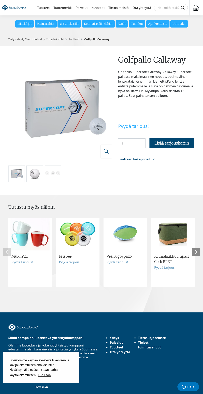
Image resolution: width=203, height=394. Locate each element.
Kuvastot (98, 8)
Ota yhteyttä (141, 8)
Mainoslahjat (46, 24)
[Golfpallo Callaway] (61, 109)
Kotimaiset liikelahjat (98, 24)
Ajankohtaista (157, 24)
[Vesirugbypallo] (125, 252)
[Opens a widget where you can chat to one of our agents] (188, 387)
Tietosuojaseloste (152, 338)
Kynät (122, 24)
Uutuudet (179, 24)
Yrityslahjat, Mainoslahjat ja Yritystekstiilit (36, 39)
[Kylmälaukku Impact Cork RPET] (173, 252)
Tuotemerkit (63, 8)
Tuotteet (43, 8)
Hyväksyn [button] (41, 386)
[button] (156, 159)
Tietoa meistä (118, 8)
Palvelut (82, 8)
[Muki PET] (30, 252)
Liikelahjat (24, 24)
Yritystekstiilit (69, 24)
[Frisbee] (78, 252)
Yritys (114, 338)
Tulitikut (137, 24)
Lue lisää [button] (44, 375)
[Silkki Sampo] (14, 7)
